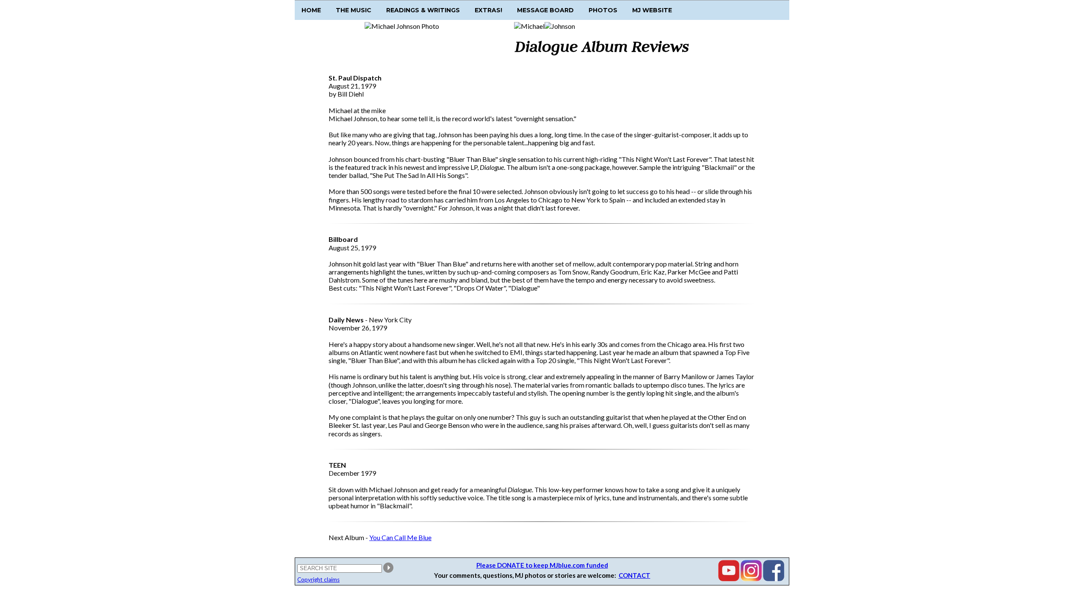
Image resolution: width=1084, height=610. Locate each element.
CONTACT (634, 575)
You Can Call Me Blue (400, 537)
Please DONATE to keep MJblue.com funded (542, 565)
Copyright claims (318, 579)
